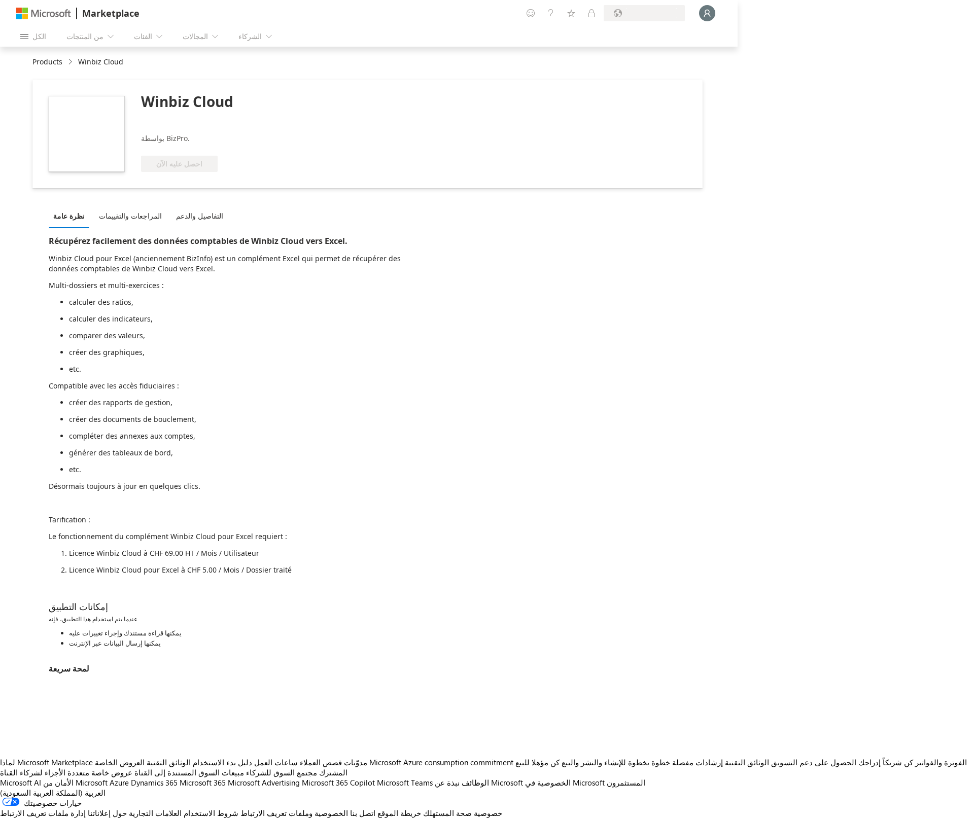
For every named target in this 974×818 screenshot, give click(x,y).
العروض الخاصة (120, 762)
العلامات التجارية (155, 813)
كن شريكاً (898, 762)
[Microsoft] (43, 13)
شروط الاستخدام (211, 813)
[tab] (71, 215)
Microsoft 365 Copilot (338, 782)
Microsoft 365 (203, 782)
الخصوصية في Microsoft (565, 782)
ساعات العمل (276, 762)
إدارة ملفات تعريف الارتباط (43, 813)
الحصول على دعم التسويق (813, 762)
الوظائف (475, 782)
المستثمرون (626, 782)
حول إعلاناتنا (107, 813)
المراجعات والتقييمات (130, 216)
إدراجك (869, 762)
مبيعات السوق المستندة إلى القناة (189, 772)
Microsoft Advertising (264, 782)
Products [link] (47, 61)
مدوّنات (355, 762)
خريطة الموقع (399, 813)
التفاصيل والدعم (199, 216)
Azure (119, 782)
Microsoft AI (20, 782)
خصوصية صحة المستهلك (462, 813)
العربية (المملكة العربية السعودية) (53, 793)
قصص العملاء (321, 762)
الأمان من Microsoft (75, 782)
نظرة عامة (69, 216)
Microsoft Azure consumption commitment (442, 762)
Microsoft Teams (405, 782)
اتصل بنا (362, 813)
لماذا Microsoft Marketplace (46, 762)
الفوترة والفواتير (941, 762)
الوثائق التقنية (169, 762)
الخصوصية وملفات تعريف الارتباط (294, 813)
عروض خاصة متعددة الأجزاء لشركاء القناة (66, 772)
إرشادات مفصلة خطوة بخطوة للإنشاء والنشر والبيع (642, 762)
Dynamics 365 (154, 782)
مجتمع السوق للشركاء (281, 772)
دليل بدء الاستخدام (222, 762)
